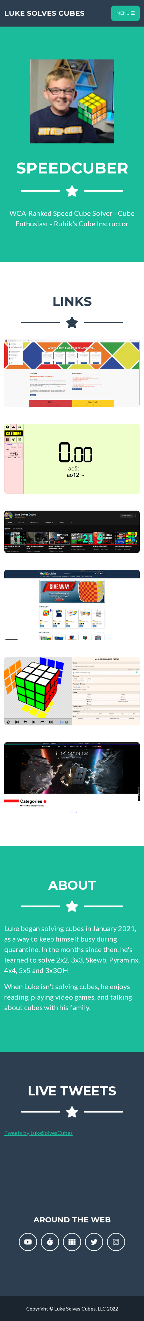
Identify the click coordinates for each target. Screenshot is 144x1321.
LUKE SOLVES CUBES (44, 13)
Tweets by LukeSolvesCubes (38, 1132)
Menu (123, 13)
